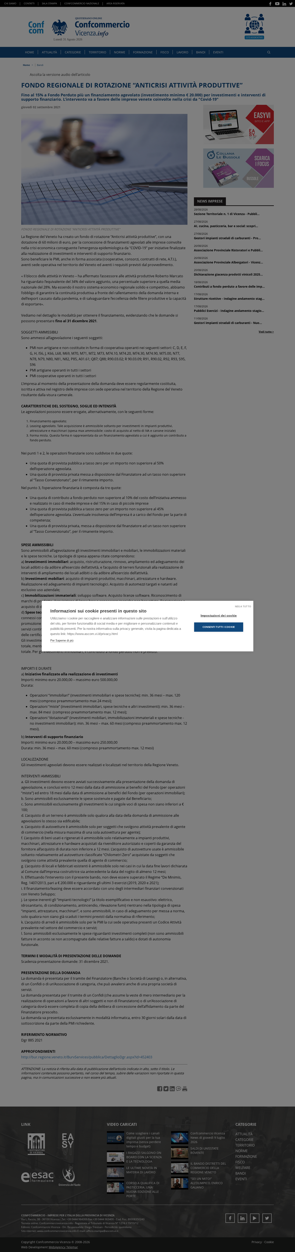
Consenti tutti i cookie (219, 627)
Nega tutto (243, 606)
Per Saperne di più (61, 640)
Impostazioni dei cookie (219, 615)
